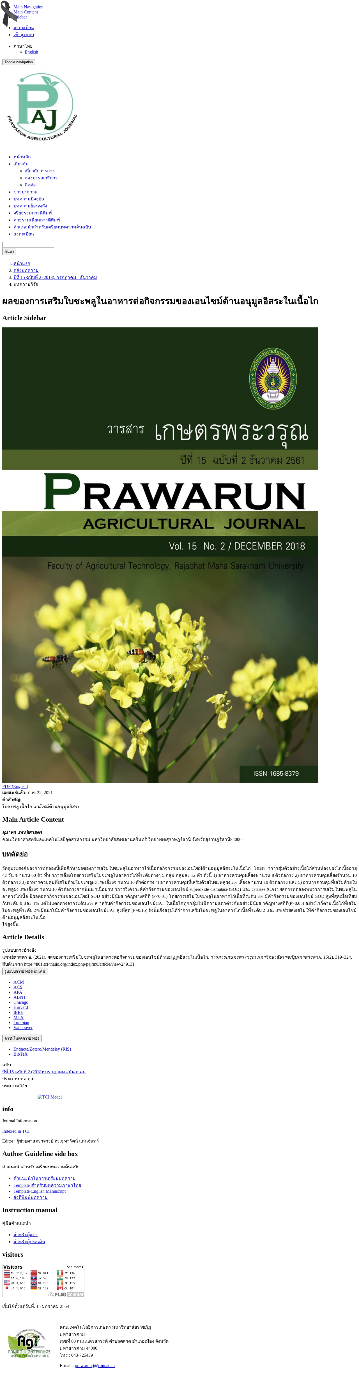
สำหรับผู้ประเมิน (29, 1241)
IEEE (18, 1012)
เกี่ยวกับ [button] (20, 163)
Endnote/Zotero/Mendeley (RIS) (42, 1049)
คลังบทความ (26, 270)
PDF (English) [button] (15, 786)
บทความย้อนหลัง (30, 206)
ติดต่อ (30, 184)
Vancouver (23, 1027)
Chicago (20, 1002)
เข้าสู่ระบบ (23, 34)
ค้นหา (9, 251)
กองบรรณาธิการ (41, 177)
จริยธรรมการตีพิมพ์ (32, 213)
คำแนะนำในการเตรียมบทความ (44, 1178)
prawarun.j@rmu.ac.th (95, 1365)
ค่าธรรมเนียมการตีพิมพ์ (36, 220)
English (31, 52)
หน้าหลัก (22, 156)
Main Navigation (28, 6)
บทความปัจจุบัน (28, 198)
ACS (17, 987)
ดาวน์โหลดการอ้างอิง (21, 1038)
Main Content (25, 12)
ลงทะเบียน (23, 27)
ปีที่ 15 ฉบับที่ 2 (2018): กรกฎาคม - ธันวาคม (55, 277)
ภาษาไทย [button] (23, 46)
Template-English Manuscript (39, 1191)
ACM (18, 982)
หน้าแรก (21, 263)
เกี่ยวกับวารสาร (40, 170)
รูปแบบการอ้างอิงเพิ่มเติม (24, 971)
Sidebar (20, 17)
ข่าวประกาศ (25, 191)
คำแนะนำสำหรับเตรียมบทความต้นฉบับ (52, 227)
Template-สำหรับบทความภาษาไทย (47, 1185)
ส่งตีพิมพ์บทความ (30, 1197)
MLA (18, 1017)
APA (17, 992)
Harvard (20, 1007)
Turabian (21, 1022)
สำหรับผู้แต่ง (25, 1234)
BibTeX (20, 1054)
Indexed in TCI (15, 1131)
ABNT (19, 997)
